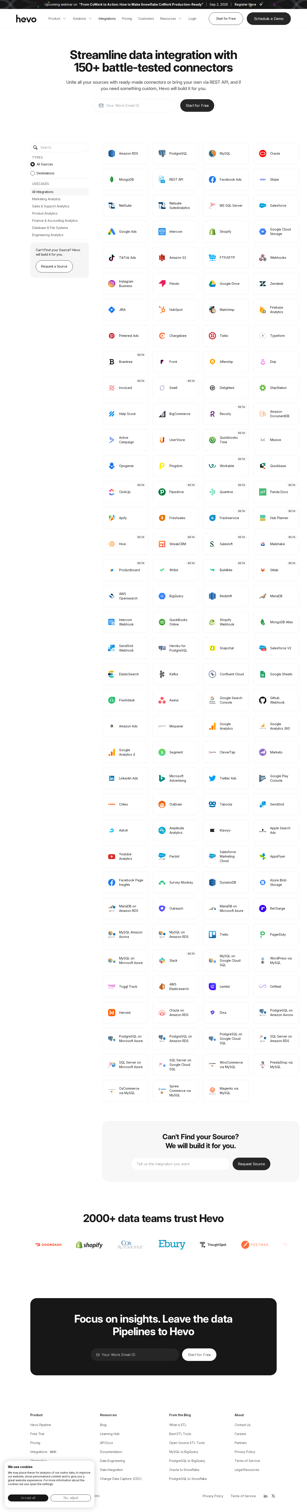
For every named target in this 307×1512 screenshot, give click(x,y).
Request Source (251, 1164)
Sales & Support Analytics (50, 206)
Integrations (38, 1452)
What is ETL (177, 1425)
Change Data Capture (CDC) (121, 1479)
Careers (240, 1434)
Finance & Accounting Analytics (55, 220)
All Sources (45, 164)
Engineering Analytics (47, 235)
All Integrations (42, 192)
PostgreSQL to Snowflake (188, 1479)
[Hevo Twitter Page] (273, 1496)
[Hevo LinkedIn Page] (265, 1496)
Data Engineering (112, 1461)
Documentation (111, 1452)
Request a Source (54, 266)
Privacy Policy (245, 1452)
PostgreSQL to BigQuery (187, 1461)
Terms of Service (247, 1461)
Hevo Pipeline (40, 1425)
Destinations (45, 173)
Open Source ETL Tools (187, 1443)
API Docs (106, 1443)
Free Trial (37, 1434)
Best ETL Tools (180, 1434)
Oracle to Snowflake (184, 1470)
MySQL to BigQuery (183, 1452)
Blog (103, 1425)
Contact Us (243, 1425)
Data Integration (111, 1470)
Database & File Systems (50, 228)
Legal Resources (247, 1470)
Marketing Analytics (46, 199)
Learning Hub (110, 1434)
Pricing (35, 1443)
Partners (241, 1443)
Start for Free (226, 18)
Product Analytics (45, 213)
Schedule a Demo (269, 18)
